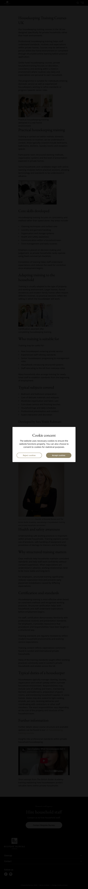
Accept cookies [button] (58, 455)
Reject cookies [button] (29, 455)
